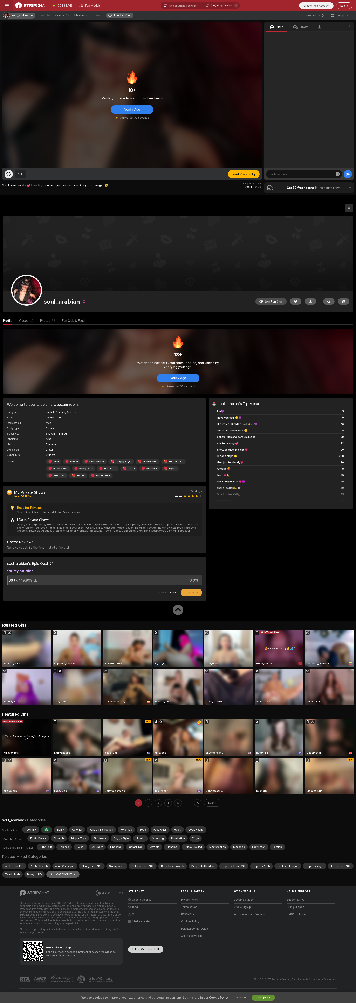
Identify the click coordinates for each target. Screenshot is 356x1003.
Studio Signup (242, 907)
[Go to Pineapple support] (81, 979)
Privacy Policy (189, 899)
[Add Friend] (329, 301)
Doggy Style (123, 461)
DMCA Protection (297, 914)
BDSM (74, 461)
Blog (135, 907)
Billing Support (295, 907)
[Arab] (46, 829)
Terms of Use (189, 907)
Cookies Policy (190, 921)
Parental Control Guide (194, 928)
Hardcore (110, 468)
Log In (344, 5)
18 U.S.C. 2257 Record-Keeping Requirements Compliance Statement (295, 979)
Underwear (103, 475)
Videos (62, 15)
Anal (56, 461)
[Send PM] (343, 301)
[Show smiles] (337, 174)
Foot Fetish (176, 461)
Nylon (172, 468)
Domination (150, 461)
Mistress (152, 468)
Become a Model (244, 899)
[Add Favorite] (9, 174)
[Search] (207, 5)
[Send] (348, 174)
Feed (97, 15)
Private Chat (337, 36)
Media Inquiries (141, 921)
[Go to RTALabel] (25, 979)
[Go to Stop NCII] (101, 979)
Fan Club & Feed (73, 321)
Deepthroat (96, 461)
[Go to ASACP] (40, 979)
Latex (131, 468)
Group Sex (86, 468)
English (106, 892)
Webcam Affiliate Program (249, 914)
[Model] (349, 208)
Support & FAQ (295, 899)
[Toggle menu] (6, 5)
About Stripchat (141, 899)
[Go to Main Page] (31, 5)
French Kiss (60, 468)
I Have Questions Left (145, 949)
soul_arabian (12, 820)
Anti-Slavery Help (191, 935)
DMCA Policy (189, 914)
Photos (81, 15)
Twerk (81, 475)
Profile (45, 15)
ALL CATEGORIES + (63, 874)
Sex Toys (59, 475)
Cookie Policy (218, 997)
